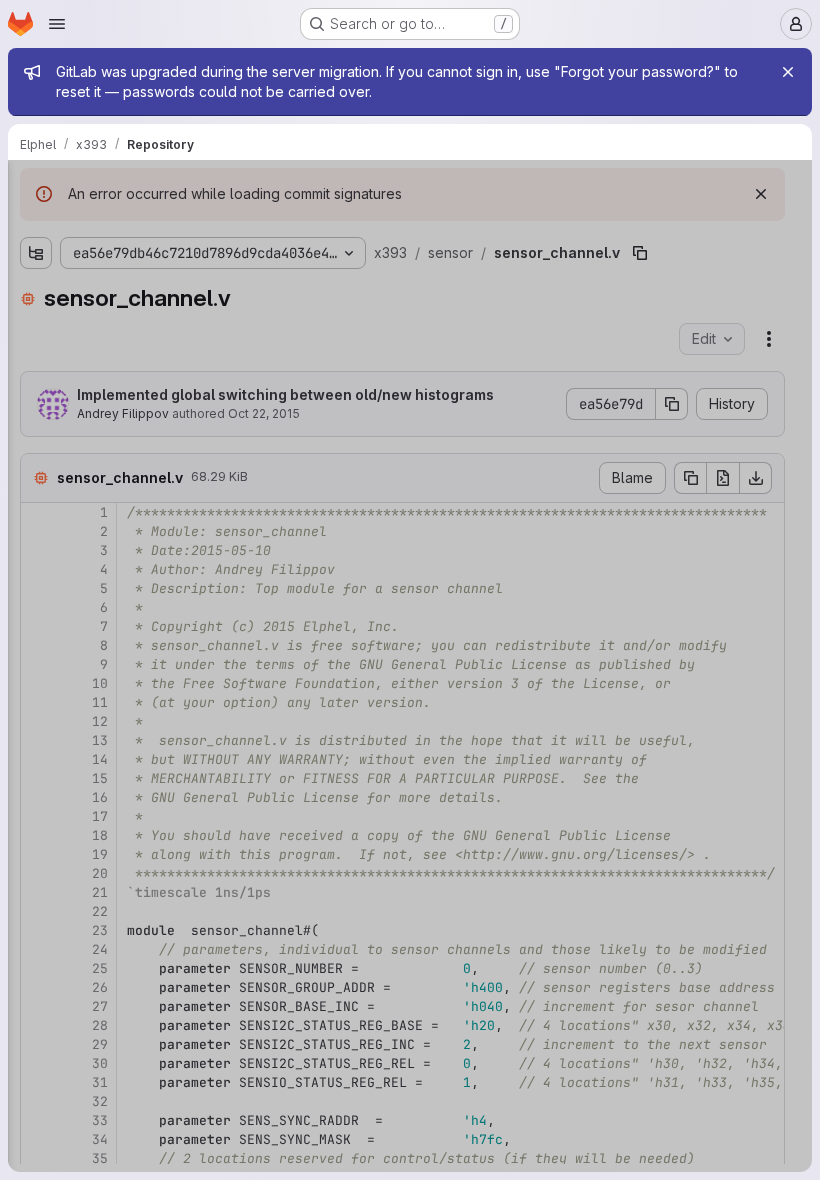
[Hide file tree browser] (36, 188)
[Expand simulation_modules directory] (36, 933)
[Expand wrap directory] (36, 1061)
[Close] (788, 72)
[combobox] (164, 227)
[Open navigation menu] (57, 24)
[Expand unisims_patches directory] (36, 997)
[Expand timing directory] (36, 965)
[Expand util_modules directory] (36, 1029)
